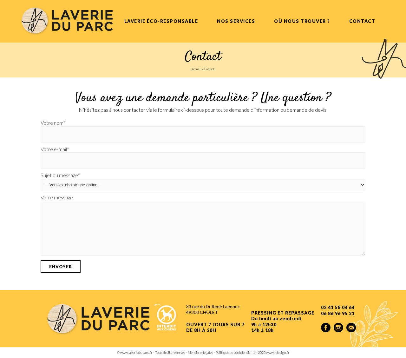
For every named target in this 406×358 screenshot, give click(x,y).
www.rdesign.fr (278, 352)
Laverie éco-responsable (161, 21)
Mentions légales (200, 352)
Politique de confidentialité (235, 352)
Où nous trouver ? (302, 21)
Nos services (236, 21)
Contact (362, 21)
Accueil (196, 69)
